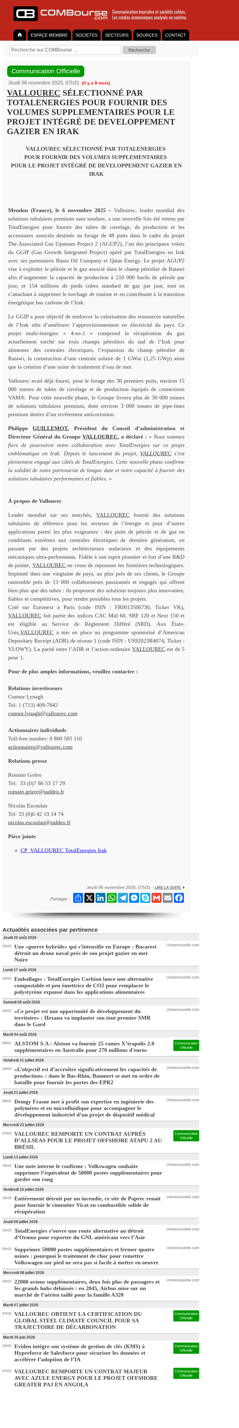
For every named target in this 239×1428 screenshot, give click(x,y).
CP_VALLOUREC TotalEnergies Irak (64, 850)
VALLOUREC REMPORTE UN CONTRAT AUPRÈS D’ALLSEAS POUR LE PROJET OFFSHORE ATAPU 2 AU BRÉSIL (88, 1140)
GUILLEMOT (50, 428)
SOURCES (146, 35)
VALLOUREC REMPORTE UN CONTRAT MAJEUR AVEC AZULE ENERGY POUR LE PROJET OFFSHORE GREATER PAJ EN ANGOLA (86, 1378)
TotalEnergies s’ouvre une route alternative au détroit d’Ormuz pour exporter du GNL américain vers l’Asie (79, 1234)
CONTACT (175, 35)
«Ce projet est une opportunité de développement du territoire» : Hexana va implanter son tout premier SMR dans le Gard (82, 1017)
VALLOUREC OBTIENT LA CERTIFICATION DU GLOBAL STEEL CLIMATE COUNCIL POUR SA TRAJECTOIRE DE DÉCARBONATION (78, 1320)
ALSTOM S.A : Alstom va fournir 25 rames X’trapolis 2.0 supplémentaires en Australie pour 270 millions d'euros (84, 1046)
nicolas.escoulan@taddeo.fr (39, 822)
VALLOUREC (33, 93)
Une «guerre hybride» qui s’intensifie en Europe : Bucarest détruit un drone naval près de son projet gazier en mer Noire (85, 953)
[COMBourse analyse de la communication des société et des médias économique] (104, 23)
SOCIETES (86, 35)
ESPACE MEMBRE (49, 35)
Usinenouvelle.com (182, 945)
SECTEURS (117, 35)
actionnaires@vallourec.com (40, 747)
